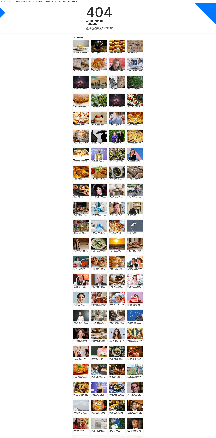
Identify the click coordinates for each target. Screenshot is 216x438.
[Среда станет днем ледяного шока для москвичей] (135, 84)
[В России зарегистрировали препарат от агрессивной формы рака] (99, 228)
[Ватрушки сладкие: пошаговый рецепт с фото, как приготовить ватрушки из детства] (99, 264)
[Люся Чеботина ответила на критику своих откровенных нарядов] (99, 390)
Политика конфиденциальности (190, 437)
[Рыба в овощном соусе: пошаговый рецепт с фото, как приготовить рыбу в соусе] (81, 372)
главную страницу (98, 29)
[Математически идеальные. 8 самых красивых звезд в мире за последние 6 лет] (81, 336)
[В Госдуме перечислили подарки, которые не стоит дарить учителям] (81, 264)
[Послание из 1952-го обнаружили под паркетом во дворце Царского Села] (135, 48)
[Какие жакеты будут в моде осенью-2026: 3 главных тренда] (117, 318)
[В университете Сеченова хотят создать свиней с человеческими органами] (135, 174)
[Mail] (1, 1)
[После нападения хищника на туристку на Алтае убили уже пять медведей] (99, 48)
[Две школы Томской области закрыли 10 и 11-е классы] (117, 426)
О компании (6, 437)
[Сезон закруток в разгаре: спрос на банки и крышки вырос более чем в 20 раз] (99, 300)
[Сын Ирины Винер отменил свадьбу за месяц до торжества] (99, 192)
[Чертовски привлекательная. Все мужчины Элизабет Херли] (117, 336)
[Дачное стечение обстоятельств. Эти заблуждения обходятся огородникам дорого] (81, 228)
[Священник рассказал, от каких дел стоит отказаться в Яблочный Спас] (135, 336)
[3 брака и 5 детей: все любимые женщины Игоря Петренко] (135, 264)
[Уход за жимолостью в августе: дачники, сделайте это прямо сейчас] (99, 102)
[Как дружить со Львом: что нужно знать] (81, 426)
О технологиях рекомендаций (179, 437)
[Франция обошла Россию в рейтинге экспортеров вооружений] (135, 228)
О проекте (171, 437)
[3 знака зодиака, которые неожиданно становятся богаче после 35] (99, 318)
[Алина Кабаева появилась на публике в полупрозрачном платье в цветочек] (135, 156)
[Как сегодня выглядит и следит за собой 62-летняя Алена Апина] (117, 66)
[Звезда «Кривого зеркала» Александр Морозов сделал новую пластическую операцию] (81, 282)
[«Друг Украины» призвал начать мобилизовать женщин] (135, 210)
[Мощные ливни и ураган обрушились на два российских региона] (135, 192)
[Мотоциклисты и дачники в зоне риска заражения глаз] (135, 372)
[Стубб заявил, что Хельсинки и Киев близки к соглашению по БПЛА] (135, 426)
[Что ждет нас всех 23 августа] (117, 102)
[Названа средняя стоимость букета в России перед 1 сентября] (99, 354)
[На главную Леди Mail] (4, 1)
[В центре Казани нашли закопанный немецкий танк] (117, 84)
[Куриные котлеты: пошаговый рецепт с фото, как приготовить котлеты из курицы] (99, 174)
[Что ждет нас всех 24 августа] (81, 84)
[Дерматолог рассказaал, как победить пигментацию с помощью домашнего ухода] (81, 300)
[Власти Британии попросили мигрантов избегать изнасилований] (99, 84)
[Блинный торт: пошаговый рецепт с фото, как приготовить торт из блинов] (99, 372)
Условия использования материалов (202, 437)
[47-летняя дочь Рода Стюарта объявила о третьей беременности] (81, 354)
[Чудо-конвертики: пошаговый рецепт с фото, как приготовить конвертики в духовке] (117, 48)
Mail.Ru (2, 437)
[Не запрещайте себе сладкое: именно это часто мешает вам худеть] (135, 300)
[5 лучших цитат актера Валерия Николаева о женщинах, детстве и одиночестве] (135, 408)
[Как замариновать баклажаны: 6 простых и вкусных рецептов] (117, 174)
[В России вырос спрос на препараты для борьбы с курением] (117, 120)
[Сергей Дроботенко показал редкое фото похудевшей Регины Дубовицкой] (135, 282)
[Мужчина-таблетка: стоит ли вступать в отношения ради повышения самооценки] (135, 354)
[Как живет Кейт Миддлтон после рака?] (117, 300)
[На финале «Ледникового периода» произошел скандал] (135, 318)
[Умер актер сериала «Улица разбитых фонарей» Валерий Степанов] (117, 210)
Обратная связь (211, 437)
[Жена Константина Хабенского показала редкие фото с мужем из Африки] (135, 390)
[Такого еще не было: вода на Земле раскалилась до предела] (117, 246)
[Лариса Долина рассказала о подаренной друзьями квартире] (81, 318)
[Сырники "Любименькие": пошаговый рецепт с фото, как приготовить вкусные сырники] (99, 66)
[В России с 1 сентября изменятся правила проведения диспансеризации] (135, 66)
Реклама (10, 437)
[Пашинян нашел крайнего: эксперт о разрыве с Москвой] (81, 408)
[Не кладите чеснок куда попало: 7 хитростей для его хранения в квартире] (117, 156)
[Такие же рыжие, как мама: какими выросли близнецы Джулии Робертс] (117, 138)
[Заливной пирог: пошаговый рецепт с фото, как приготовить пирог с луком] (81, 102)
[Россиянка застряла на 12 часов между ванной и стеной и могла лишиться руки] (99, 210)
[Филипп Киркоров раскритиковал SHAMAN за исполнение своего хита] (99, 156)
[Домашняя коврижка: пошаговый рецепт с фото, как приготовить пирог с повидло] (81, 156)
